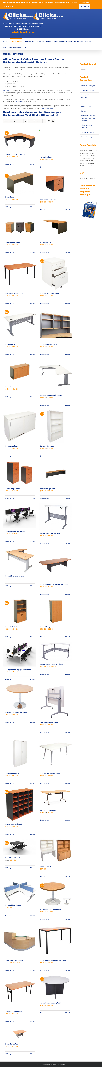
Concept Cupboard (12, 773)
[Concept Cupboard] (19, 753)
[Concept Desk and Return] (19, 560)
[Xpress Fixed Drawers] (55, 184)
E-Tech (83, 102)
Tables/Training (86, 137)
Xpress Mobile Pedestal (13, 242)
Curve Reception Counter (14, 960)
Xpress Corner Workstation (15, 154)
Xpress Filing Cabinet (12, 489)
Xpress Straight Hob (47, 489)
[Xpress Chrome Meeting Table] (19, 696)
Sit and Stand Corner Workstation (52, 664)
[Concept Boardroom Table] (55, 753)
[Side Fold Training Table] (55, 701)
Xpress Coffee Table (12, 1044)
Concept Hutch (45, 867)
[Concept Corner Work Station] (55, 375)
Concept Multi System (13, 905)
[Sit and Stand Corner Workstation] (55, 651)
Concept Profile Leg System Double (18, 669)
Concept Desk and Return (14, 576)
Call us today (19, 102)
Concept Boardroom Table (50, 773)
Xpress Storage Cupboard (49, 627)
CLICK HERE (89, 166)
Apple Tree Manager (88, 86)
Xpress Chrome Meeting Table (16, 712)
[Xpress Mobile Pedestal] (19, 226)
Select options (10, 164)
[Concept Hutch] (55, 851)
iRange (83, 111)
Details (33, 164)
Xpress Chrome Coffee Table (50, 909)
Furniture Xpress (86, 106)
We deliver (6, 90)
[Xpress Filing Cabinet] (19, 473)
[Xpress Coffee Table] (19, 1033)
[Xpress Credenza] (19, 371)
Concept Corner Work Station (51, 395)
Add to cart (9, 915)
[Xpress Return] (55, 226)
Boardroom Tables (87, 90)
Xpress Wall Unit (11, 627)
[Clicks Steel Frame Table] (19, 273)
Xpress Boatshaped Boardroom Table (54, 584)
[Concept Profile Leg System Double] (19, 654)
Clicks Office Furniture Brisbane (56, 1064)
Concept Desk (10, 344)
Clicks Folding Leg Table (13, 1011)
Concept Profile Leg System (15, 531)
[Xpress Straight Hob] (55, 473)
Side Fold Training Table (49, 722)
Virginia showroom (46, 108)
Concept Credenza (11, 446)
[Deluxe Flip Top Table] (55, 797)
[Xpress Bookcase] (55, 141)
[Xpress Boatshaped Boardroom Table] (55, 564)
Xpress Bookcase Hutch (48, 344)
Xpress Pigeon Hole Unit (13, 824)
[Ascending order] (25, 121)
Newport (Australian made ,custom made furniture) (88, 118)
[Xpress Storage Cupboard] (55, 611)
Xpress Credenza (11, 387)
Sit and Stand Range (88, 132)
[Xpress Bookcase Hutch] (55, 324)
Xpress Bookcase (46, 157)
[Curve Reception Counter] (19, 940)
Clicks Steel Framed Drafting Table (53, 960)
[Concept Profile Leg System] (19, 515)
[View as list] (53, 121)
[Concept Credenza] (19, 426)
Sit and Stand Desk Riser (14, 858)
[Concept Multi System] (19, 891)
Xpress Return (45, 242)
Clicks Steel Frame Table (14, 293)
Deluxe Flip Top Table (48, 810)
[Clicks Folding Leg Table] (19, 991)
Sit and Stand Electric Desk (50, 533)
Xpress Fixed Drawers (48, 200)
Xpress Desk (9, 197)
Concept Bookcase (47, 446)
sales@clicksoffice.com (23, 32)
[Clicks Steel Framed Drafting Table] (55, 940)
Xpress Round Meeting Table (50, 1003)
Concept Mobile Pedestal (49, 293)
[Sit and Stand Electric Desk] (55, 516)
